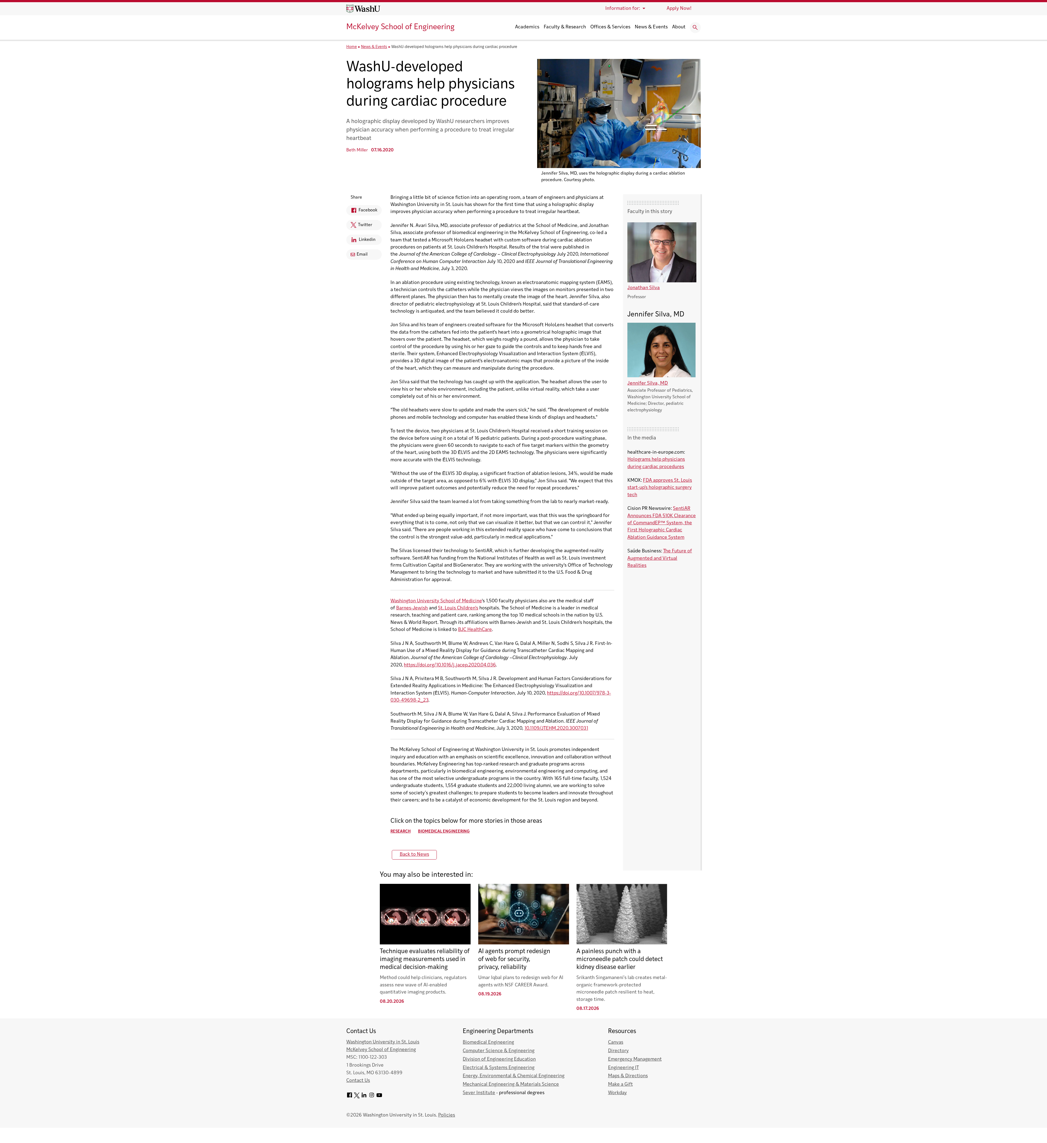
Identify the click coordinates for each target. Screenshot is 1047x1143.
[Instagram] (371, 1097)
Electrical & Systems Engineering (498, 1068)
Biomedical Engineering (444, 832)
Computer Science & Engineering (498, 1051)
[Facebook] (349, 1097)
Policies (446, 1115)
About (678, 27)
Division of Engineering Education (499, 1059)
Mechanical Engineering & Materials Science (511, 1084)
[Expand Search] (695, 27)
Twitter (359, 226)
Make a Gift (620, 1084)
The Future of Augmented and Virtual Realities (659, 558)
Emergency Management (635, 1059)
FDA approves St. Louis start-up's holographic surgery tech (659, 487)
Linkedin (360, 241)
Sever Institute (479, 1093)
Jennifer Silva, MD (647, 383)
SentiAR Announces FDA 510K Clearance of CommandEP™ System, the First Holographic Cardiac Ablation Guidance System (661, 523)
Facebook (361, 212)
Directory (618, 1051)
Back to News (414, 854)
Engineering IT (623, 1068)
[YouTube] (379, 1097)
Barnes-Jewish (412, 608)
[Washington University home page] (363, 9)
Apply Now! (679, 8)
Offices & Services (610, 27)
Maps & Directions (628, 1076)
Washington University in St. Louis (382, 1042)
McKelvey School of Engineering (400, 27)
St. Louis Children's (458, 608)
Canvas (615, 1042)
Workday (617, 1093)
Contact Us (358, 1080)
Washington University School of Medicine (436, 601)
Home (351, 47)
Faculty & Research (565, 27)
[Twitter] (357, 1097)
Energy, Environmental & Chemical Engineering (513, 1076)
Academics (527, 27)
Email (362, 254)
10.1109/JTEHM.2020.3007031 (556, 728)
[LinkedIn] (364, 1097)
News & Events (651, 27)
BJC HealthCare (475, 629)
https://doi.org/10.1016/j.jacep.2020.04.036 (450, 665)
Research (400, 832)
